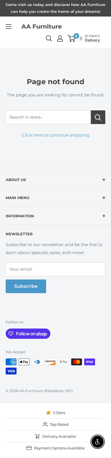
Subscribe (26, 286)
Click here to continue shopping (55, 135)
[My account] (60, 38)
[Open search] (49, 38)
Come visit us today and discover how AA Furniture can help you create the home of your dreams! (55, 8)
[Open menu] (8, 26)
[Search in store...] (98, 117)
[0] (71, 38)
